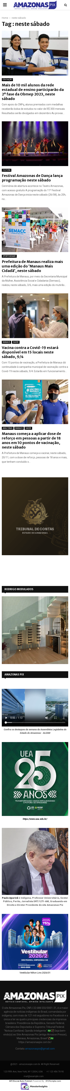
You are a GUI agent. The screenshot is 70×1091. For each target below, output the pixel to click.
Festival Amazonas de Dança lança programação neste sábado (32, 177)
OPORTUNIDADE (9, 256)
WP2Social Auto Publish (20, 1081)
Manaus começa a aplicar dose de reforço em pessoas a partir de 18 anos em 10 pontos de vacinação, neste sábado (31, 440)
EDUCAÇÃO (7, 80)
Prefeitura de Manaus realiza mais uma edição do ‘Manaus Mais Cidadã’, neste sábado (32, 266)
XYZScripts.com (53, 1081)
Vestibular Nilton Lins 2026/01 (35, 972)
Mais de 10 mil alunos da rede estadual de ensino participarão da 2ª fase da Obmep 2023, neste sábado (33, 92)
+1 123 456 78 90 (55, 1071)
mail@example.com (34, 1076)
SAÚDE (16, 342)
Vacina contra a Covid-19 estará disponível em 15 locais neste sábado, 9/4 (30, 352)
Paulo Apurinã (10, 898)
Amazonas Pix (14, 674)
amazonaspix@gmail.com (40, 1048)
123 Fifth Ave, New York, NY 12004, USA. (23, 1071)
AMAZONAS (8, 428)
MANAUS (6, 342)
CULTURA (6, 170)
